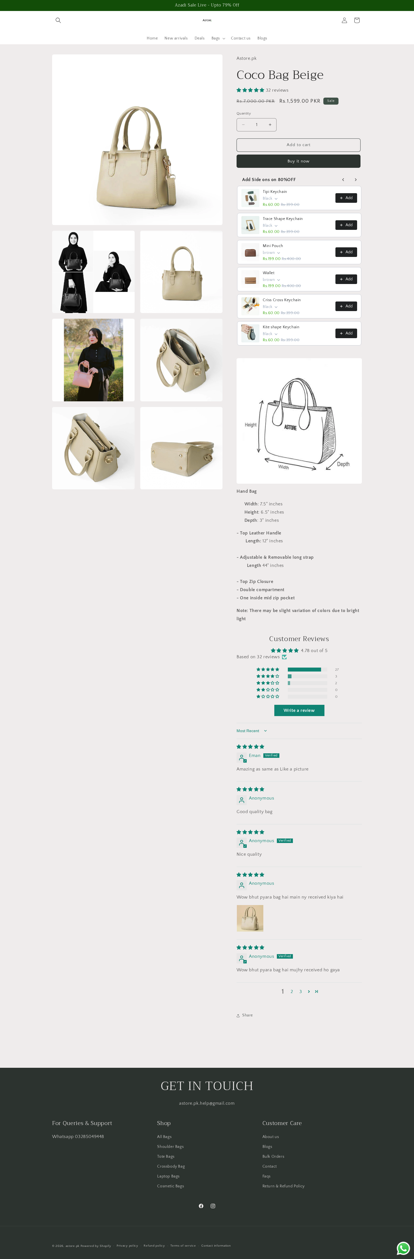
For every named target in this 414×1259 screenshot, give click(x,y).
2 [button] (292, 991)
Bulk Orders (273, 1156)
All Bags (164, 1137)
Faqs (266, 1176)
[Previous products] (343, 180)
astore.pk (72, 1246)
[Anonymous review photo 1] (250, 918)
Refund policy (154, 1245)
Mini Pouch (273, 246)
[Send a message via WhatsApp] (403, 1248)
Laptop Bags (168, 1176)
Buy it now (299, 161)
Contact (269, 1166)
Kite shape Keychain (281, 327)
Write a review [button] (299, 710)
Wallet (269, 273)
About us (270, 1137)
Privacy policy (127, 1245)
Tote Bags (165, 1156)
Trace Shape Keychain (283, 219)
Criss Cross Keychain (282, 300)
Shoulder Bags (170, 1146)
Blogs (267, 1146)
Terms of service (183, 1245)
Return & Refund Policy (283, 1186)
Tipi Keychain (275, 192)
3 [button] (300, 991)
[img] (250, 746)
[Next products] (356, 180)
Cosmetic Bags (170, 1186)
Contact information (216, 1245)
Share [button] (247, 1015)
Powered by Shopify (96, 1246)
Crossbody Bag (171, 1166)
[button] (58, 20)
